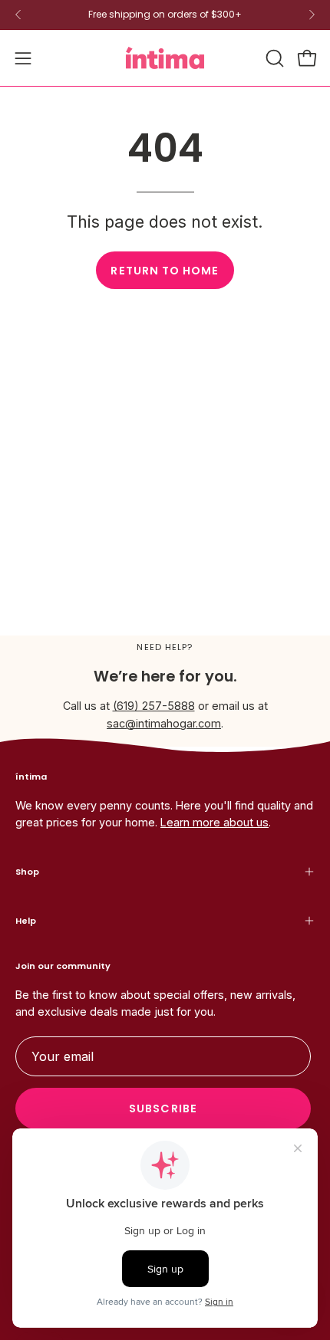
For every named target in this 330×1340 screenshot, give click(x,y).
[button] (273, 58)
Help (25, 921)
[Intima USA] (165, 57)
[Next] (311, 14)
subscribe (163, 1108)
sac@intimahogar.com (164, 723)
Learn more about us (214, 822)
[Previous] (18, 14)
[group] (165, 14)
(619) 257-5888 (154, 705)
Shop (27, 871)
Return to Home (165, 270)
